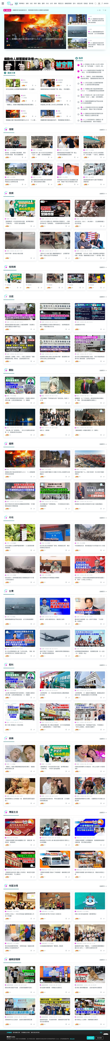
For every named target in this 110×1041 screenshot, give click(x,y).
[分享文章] (62, 45)
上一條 (98, 10)
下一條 (104, 10)
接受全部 (90, 1038)
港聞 (27, 3)
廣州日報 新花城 (35, 1032)
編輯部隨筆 (68, 3)
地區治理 (79, 3)
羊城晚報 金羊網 (25, 1032)
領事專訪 (21, 3)
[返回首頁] (10, 3)
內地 (47, 3)
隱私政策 (72, 1039)
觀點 (39, 3)
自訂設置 (99, 1038)
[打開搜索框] (95, 3)
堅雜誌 (86, 3)
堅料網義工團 (16, 1032)
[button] (9, 45)
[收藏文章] (59, 45)
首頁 (16, 3)
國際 (43, 3)
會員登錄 (106, 3)
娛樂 (55, 3)
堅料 (74, 3)
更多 (101, 1032)
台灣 (51, 3)
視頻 (35, 3)
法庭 (31, 3)
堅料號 (91, 3)
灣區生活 (60, 3)
